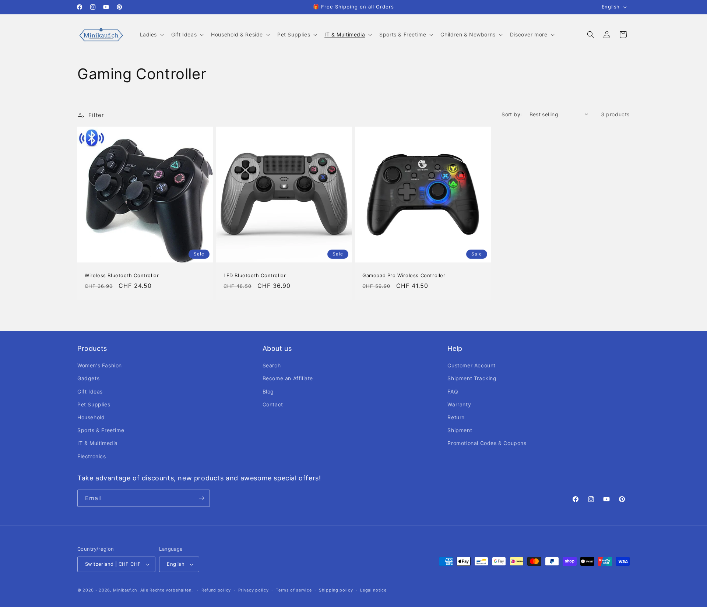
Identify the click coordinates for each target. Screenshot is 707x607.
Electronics (91, 456)
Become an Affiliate (288, 378)
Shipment (459, 430)
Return (456, 417)
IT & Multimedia (97, 443)
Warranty (459, 404)
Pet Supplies (93, 404)
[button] (151, 34)
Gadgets (88, 378)
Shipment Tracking (471, 378)
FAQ (452, 391)
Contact (273, 404)
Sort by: (512, 114)
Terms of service (294, 590)
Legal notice (373, 590)
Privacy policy (253, 590)
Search (272, 365)
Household (91, 417)
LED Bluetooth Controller (255, 275)
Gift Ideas (90, 391)
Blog (268, 391)
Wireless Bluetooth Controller (122, 275)
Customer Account (471, 365)
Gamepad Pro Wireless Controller (404, 275)
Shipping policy (336, 590)
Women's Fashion (99, 365)
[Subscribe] (201, 498)
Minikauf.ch (125, 590)
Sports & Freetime (100, 430)
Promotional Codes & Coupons (486, 443)
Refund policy (216, 590)
